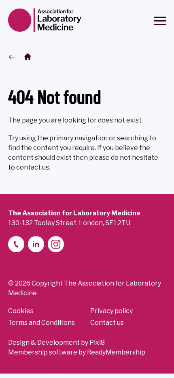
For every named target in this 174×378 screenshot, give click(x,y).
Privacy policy (111, 311)
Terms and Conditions (41, 322)
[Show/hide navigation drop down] (160, 21)
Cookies (21, 311)
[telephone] (16, 244)
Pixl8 (97, 342)
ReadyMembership (116, 352)
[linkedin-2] (36, 244)
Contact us (107, 322)
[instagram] (56, 244)
